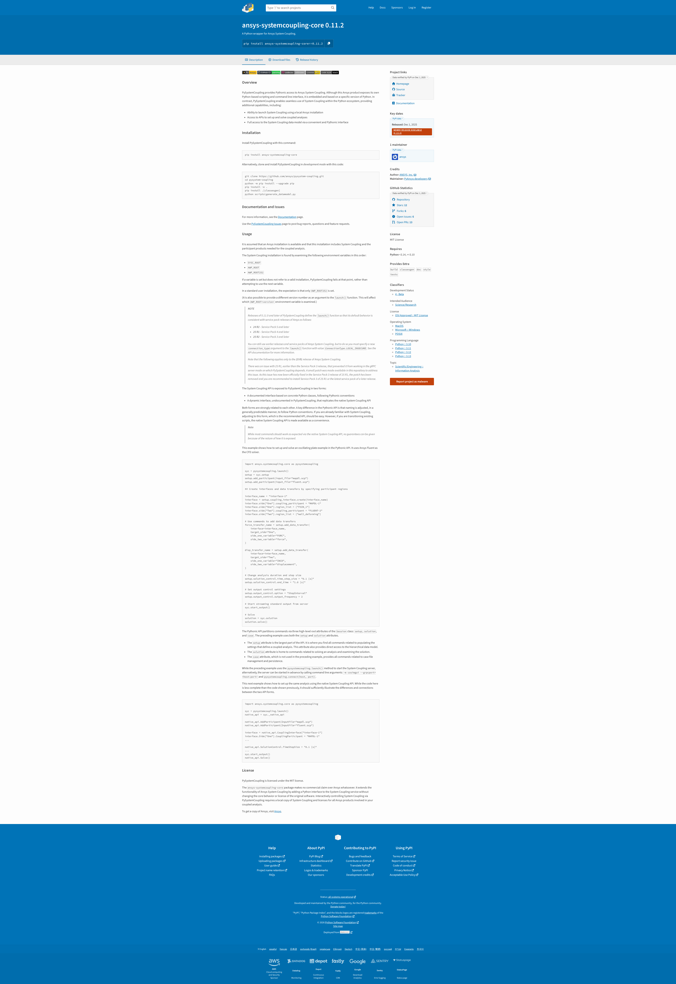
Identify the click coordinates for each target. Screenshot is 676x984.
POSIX (398, 334)
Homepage (402, 84)
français (283, 949)
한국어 (420, 949)
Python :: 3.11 (403, 348)
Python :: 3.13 (403, 356)
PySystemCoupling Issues (266, 224)
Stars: (401, 205)
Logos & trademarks (316, 870)
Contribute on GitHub (358, 861)
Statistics (316, 865)
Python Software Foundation (336, 916)
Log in (412, 8)
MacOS (399, 326)
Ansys (277, 811)
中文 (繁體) (375, 949)
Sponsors (397, 8)
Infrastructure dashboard (314, 861)
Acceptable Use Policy (402, 875)
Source (400, 89)
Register (426, 8)
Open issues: (405, 217)
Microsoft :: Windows (407, 330)
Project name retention (270, 870)
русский (388, 949)
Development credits (358, 875)
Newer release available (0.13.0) (407, 131)
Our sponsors (316, 875)
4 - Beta (399, 294)
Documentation (287, 217)
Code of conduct (402, 865)
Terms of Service (402, 856)
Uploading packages (271, 861)
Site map (338, 926)
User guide (270, 865)
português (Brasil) (308, 949)
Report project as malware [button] (412, 381)
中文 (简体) (361, 949)
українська (325, 949)
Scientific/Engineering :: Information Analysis (409, 368)
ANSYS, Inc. (406, 175)
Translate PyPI (358, 865)
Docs (383, 8)
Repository (403, 200)
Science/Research (405, 305)
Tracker (400, 95)
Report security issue (404, 861)
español (273, 949)
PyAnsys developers (416, 179)
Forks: (401, 211)
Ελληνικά (337, 949)
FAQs (272, 875)
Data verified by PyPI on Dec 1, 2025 (409, 77)
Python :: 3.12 (403, 352)
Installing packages (270, 856)
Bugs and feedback (360, 856)
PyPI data (397, 118)
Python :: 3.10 (403, 344)
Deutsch (348, 949)
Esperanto (409, 949)
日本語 (293, 949)
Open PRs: (404, 222)
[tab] (253, 60)
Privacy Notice (402, 870)
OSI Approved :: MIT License (411, 315)
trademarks (370, 913)
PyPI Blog (314, 856)
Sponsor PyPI (360, 870)
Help (371, 8)
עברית (398, 949)
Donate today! (338, 906)
